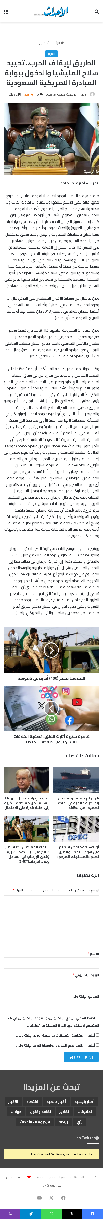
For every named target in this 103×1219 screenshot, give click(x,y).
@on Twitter (87, 1137)
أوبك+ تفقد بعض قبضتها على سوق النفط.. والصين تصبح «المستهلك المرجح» (77, 852)
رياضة (63, 1122)
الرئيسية (55, 43)
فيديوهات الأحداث (35, 1122)
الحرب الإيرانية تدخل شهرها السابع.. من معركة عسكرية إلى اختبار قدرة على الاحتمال (27, 803)
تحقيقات (85, 1111)
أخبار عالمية (56, 1101)
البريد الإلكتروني (86, 975)
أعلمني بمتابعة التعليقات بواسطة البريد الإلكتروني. (55, 1035)
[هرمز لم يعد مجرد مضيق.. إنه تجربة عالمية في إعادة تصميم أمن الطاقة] (76, 780)
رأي (80, 1122)
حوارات (16, 1111)
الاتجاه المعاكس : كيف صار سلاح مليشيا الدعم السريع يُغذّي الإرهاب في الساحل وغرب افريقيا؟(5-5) (27, 854)
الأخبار (13, 1101)
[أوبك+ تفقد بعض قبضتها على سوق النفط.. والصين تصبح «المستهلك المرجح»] (76, 829)
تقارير (43, 43)
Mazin (84, 94)
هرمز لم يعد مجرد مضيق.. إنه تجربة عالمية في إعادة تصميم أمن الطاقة (77, 803)
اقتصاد (32, 1101)
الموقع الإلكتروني (85, 996)
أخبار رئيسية (84, 1101)
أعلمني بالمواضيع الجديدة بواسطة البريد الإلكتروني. (55, 1045)
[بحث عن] (96, 13)
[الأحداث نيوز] (51, 11)
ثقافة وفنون (40, 1111)
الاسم (93, 954)
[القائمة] (6, 13)
